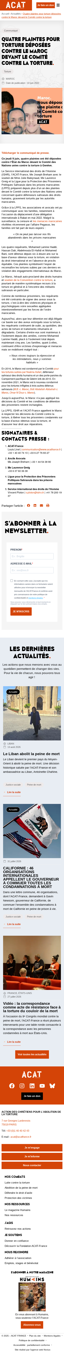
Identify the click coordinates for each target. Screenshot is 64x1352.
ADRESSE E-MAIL (21, 563)
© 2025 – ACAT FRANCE (14, 1335)
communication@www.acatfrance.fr (41, 449)
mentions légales (35, 598)
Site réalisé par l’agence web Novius (32, 1349)
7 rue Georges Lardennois (16, 1120)
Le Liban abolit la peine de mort (31, 754)
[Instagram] (22, 1086)
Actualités (16, 13)
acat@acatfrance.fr (21, 1136)
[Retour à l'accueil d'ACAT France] (16, 5)
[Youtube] (42, 1086)
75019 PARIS (9, 1124)
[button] (28, 505)
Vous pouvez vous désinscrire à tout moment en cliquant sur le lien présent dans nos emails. (30, 603)
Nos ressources (14, 1215)
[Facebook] (12, 1086)
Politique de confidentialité (31, 1340)
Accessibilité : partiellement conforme (31, 1345)
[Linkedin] (32, 1086)
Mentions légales (52, 1335)
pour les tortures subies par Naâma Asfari (30, 370)
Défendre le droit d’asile (18, 1192)
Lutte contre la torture (17, 1182)
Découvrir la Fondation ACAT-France (26, 1246)
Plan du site (35, 1335)
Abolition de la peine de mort (21, 1187)
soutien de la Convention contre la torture (28, 280)
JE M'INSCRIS (21, 611)
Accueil (5, 13)
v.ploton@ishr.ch (35, 492)
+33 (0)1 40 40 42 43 (17, 1130)
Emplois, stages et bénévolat (21, 1263)
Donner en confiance (17, 1240)
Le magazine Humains (17, 1210)
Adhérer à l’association (18, 1258)
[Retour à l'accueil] (32, 1075)
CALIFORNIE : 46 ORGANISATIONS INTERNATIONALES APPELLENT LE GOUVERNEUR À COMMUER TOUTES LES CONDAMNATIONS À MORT (31, 877)
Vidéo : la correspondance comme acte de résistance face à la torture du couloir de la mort (32, 1007)
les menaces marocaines (47, 221)
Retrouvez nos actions (18, 1228)
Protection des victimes (18, 1198)
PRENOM (15, 550)
